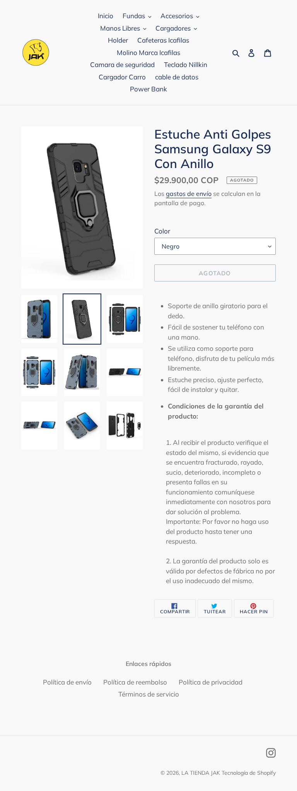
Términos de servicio (148, 694)
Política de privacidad (210, 682)
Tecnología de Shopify (249, 772)
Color (162, 231)
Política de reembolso (135, 682)
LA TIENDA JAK (200, 772)
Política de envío (67, 682)
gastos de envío (189, 193)
